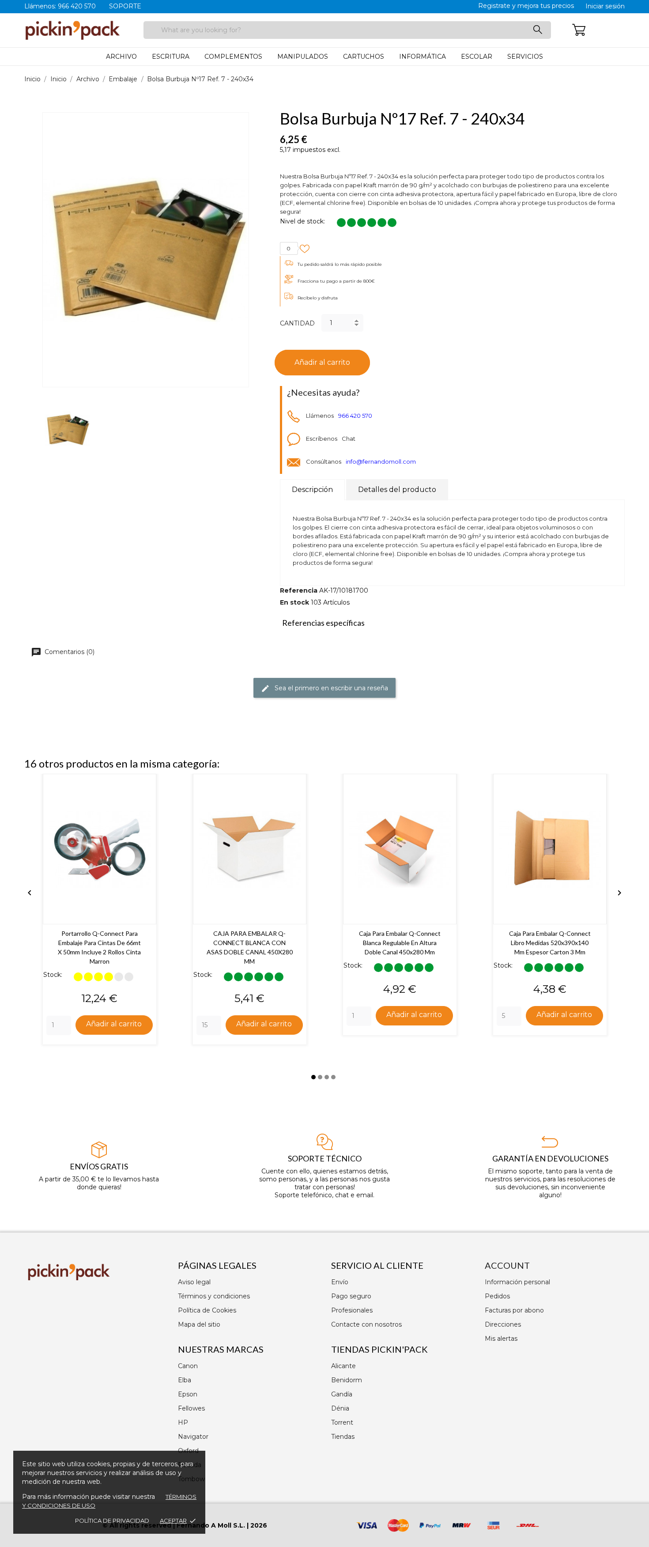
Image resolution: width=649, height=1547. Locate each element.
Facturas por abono (514, 1310)
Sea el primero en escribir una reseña (330, 688)
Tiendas (343, 1437)
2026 (258, 1525)
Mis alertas (501, 1339)
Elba (184, 1380)
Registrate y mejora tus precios (526, 6)
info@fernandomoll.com (381, 461)
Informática (422, 57)
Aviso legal (194, 1282)
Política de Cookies (207, 1310)
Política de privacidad (112, 1520)
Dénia (340, 1408)
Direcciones (503, 1324)
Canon (188, 1366)
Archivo (121, 57)
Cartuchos (363, 57)
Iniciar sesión (605, 6)
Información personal (517, 1282)
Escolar (476, 57)
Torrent (342, 1422)
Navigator (193, 1437)
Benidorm (346, 1380)
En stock (294, 602)
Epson (187, 1394)
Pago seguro (351, 1296)
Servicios (525, 57)
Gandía (341, 1394)
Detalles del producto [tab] (397, 489)
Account (507, 1265)
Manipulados (302, 57)
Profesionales (352, 1310)
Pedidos (497, 1296)
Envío (339, 1282)
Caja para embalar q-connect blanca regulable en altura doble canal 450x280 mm (400, 943)
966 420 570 (355, 415)
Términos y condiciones (214, 1296)
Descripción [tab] (312, 489)
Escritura (170, 57)
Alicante (343, 1366)
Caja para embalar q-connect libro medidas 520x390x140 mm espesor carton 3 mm (550, 943)
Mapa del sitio (199, 1324)
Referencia (298, 590)
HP (183, 1422)
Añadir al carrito (322, 362)
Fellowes (191, 1408)
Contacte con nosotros (366, 1324)
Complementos (233, 57)
